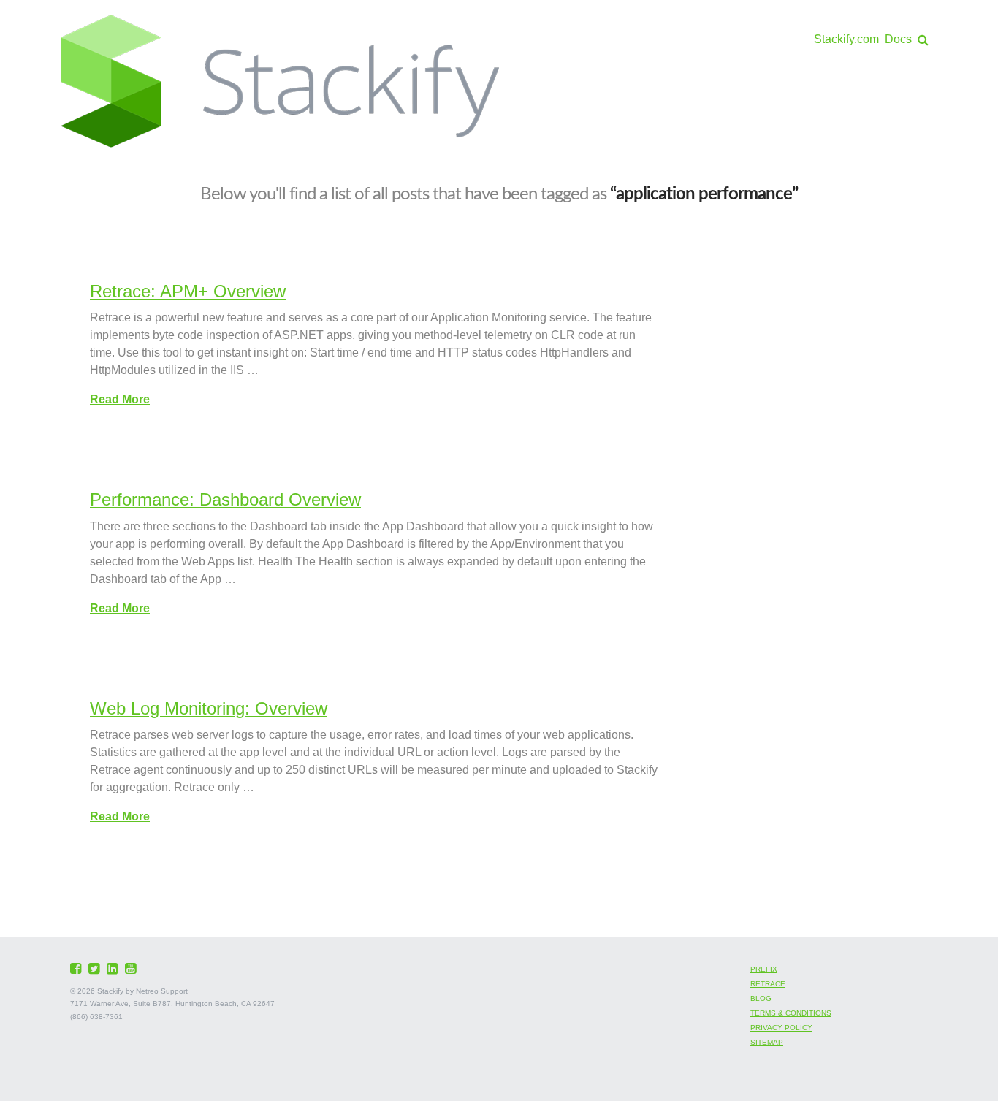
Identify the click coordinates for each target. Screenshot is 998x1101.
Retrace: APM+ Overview (188, 291)
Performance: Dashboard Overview (225, 499)
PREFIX (763, 969)
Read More (120, 399)
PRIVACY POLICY (781, 1028)
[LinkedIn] (114, 968)
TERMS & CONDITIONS (790, 1013)
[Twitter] (95, 968)
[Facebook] (77, 968)
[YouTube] (132, 968)
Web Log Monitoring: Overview (208, 708)
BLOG (761, 998)
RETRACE (767, 984)
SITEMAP (766, 1042)
